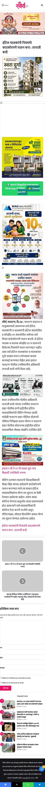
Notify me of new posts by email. (13, 682)
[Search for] (42, 6)
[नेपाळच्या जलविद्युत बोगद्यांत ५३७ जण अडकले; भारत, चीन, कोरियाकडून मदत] (8, 726)
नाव (1, 647)
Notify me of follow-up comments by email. (16, 678)
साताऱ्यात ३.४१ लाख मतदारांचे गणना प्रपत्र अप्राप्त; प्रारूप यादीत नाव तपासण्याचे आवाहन (29, 702)
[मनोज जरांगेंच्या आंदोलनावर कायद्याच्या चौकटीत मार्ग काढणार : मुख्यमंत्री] (8, 737)
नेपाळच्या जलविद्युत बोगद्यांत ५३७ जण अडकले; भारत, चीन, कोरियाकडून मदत (28, 724)
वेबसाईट (2, 668)
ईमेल (1, 657)
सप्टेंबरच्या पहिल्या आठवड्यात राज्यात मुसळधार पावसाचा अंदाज (27, 745)
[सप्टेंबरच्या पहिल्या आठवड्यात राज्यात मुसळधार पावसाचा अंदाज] (8, 747)
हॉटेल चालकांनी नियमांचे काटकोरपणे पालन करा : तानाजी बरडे (21, 528)
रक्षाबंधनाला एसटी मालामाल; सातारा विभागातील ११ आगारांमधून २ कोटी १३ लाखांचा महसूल (28, 714)
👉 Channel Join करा (29, 190)
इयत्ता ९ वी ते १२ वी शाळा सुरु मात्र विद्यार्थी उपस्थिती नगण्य (19, 470)
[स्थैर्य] (22, 5)
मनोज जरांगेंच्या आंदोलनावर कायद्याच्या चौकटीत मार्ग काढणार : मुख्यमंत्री (28, 735)
